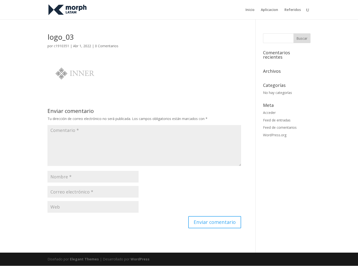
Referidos (292, 10)
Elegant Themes (84, 259)
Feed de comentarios (280, 127)
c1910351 (61, 46)
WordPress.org (274, 135)
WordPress (140, 259)
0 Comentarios (106, 46)
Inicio (249, 10)
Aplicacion (269, 10)
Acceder (269, 112)
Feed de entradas (277, 120)
